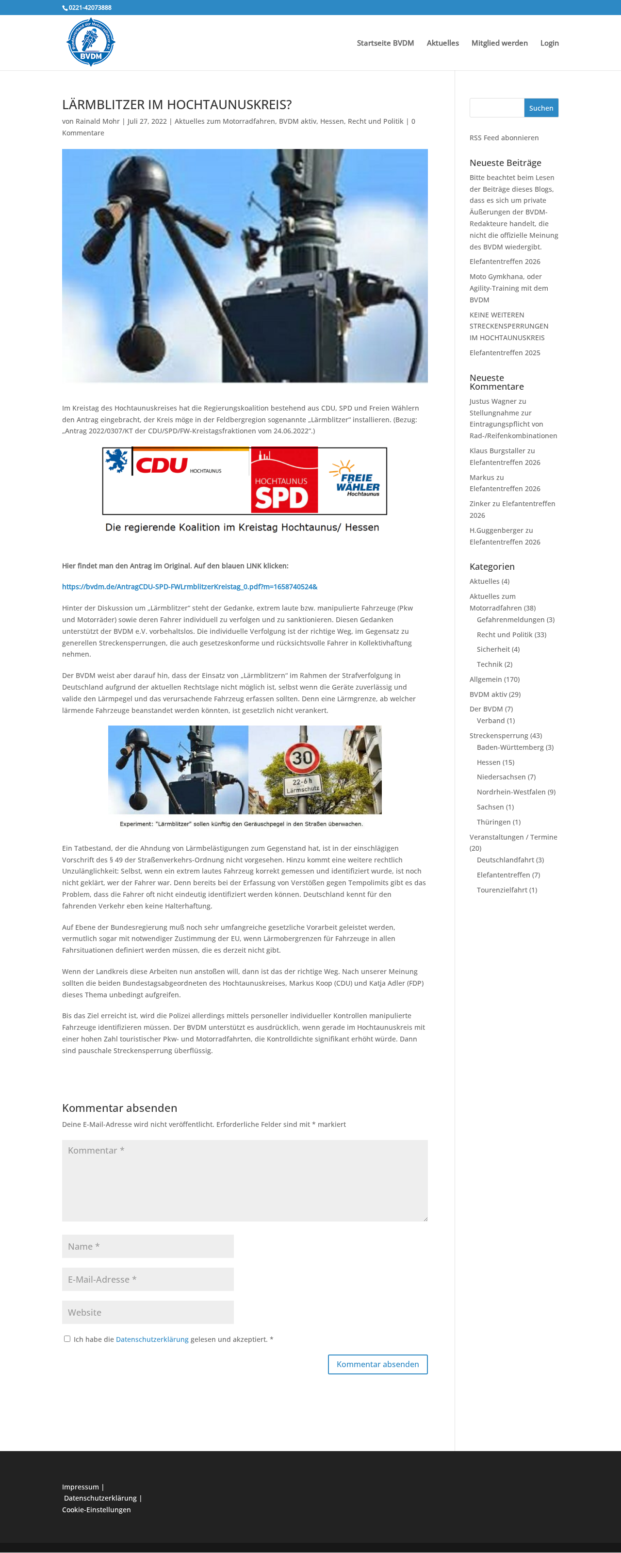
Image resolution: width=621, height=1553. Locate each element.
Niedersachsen (501, 776)
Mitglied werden (500, 43)
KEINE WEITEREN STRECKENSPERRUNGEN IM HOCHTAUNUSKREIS (509, 326)
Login (549, 43)
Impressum (80, 1486)
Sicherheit (493, 649)
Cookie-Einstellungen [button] (96, 1509)
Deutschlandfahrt (505, 859)
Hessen (332, 121)
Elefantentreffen (503, 874)
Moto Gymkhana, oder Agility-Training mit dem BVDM (509, 288)
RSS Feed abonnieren (504, 137)
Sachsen (490, 806)
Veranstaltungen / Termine (513, 837)
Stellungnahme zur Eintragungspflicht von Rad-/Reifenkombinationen (513, 424)
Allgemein (486, 679)
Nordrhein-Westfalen (511, 791)
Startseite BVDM (385, 43)
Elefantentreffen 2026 (505, 261)
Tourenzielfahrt (502, 889)
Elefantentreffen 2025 (505, 352)
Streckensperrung (499, 735)
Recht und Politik (376, 121)
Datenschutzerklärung (153, 1339)
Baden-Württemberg (510, 747)
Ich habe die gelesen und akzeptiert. (174, 1339)
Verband (491, 720)
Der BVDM (486, 708)
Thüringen (494, 821)
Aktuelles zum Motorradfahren (225, 121)
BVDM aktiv (297, 121)
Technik (490, 664)
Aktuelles (443, 43)
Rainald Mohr (98, 121)
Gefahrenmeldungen (511, 619)
